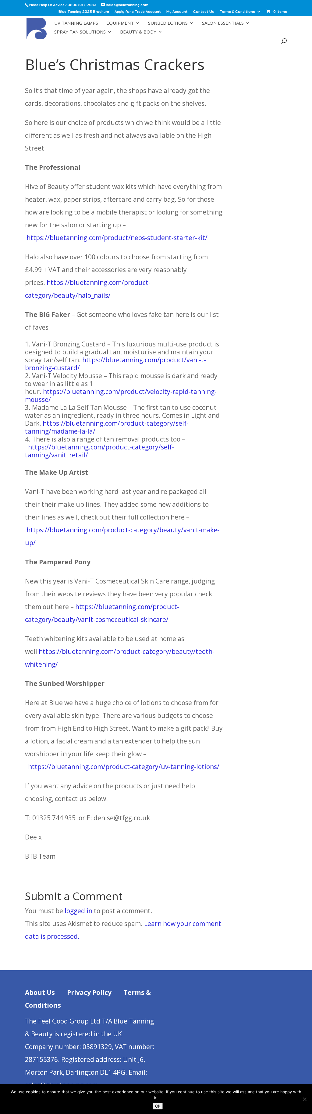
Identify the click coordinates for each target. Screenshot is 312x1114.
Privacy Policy (89, 992)
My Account (177, 12)
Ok (157, 1106)
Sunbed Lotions (168, 23)
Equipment (120, 23)
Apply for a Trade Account (138, 12)
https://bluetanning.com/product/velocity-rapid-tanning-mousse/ (121, 395)
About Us (40, 992)
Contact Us (203, 12)
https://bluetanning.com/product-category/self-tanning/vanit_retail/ (99, 451)
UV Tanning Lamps (76, 23)
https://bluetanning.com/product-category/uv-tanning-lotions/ (123, 766)
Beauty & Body (138, 32)
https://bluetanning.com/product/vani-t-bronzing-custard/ (115, 364)
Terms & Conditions (237, 12)
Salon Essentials (223, 23)
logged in (78, 910)
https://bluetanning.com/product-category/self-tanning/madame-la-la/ (107, 427)
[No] (304, 1099)
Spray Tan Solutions (80, 32)
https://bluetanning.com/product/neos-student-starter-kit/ (117, 237)
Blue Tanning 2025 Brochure (83, 12)
